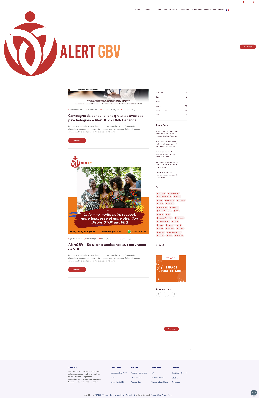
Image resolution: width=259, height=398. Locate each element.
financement (163, 207)
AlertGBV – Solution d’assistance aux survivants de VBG (107, 246)
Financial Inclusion (165, 211)
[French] (228, 9)
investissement (164, 221)
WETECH (180, 235)
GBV (157, 97)
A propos (145, 9)
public (158, 106)
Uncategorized (162, 111)
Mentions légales (158, 377)
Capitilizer (170, 200)
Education (106, 110)
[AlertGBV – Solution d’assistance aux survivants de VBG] (108, 195)
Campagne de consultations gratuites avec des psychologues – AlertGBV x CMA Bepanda (105, 117)
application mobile (165, 197)
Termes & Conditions (159, 382)
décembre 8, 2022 (76, 110)
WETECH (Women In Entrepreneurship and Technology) (115, 395)
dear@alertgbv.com (179, 373)
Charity (103, 239)
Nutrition (170, 225)
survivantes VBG (174, 232)
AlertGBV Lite (174, 193)
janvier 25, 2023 (76, 239)
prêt (180, 225)
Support (161, 232)
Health (113, 110)
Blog (214, 9)
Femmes (170, 204)
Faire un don (136, 382)
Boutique (207, 9)
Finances (159, 92)
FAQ (152, 373)
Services (171, 228)
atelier (178, 197)
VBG (117, 110)
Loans (176, 221)
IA (169, 214)
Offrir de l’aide (184, 9)
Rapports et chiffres (118, 382)
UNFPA (161, 235)
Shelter (181, 228)
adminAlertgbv (93, 110)
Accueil (137, 9)
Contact (221, 9)
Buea (160, 200)
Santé (161, 228)
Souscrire (171, 329)
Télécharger (247, 47)
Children (182, 200)
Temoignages (196, 9)
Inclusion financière (165, 218)
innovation (180, 218)
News (161, 225)
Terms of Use (156, 395)
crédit (161, 204)
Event (113, 377)
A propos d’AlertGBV (119, 373)
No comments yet (130, 110)
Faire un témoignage (139, 373)
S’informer (156, 9)
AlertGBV (162, 193)
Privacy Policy (167, 395)
